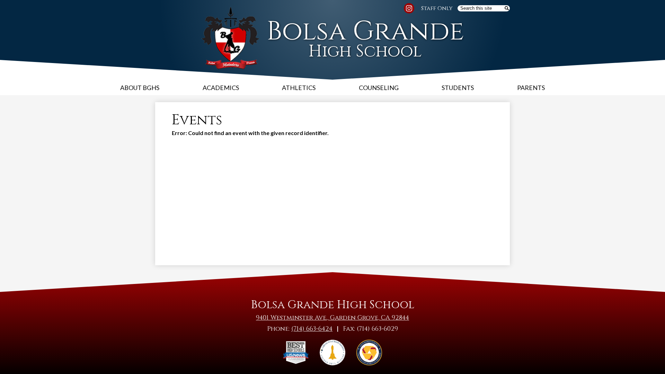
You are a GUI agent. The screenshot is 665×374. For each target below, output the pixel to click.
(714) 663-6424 (311, 328)
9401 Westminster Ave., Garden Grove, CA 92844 (332, 317)
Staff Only (437, 8)
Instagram (409, 8)
